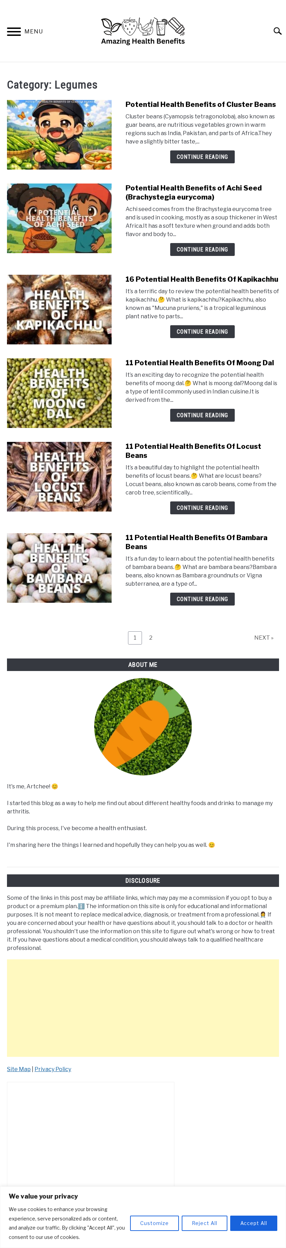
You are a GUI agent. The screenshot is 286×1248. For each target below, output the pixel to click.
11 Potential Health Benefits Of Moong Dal (200, 363)
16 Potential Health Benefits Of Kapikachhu (202, 279)
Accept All (253, 1223)
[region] (143, 1217)
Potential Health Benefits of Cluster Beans (201, 104)
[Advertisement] (143, 1008)
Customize (154, 1223)
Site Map (19, 1069)
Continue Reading (202, 157)
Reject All (204, 1223)
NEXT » (263, 637)
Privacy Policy (53, 1069)
